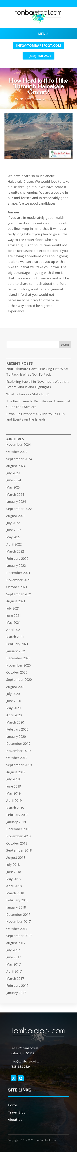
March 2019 (15, 808)
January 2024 (16, 501)
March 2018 (15, 893)
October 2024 (16, 452)
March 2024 (15, 494)
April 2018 (14, 886)
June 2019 (13, 786)
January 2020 (16, 736)
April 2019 (14, 800)
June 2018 (13, 872)
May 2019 (13, 793)
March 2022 (15, 551)
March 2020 (15, 722)
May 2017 (13, 964)
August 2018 (15, 857)
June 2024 (13, 480)
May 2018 (13, 879)
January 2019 (16, 822)
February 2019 (17, 815)
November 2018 (18, 836)
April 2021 (14, 630)
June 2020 (13, 701)
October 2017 (16, 929)
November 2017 (18, 921)
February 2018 (17, 900)
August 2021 (15, 601)
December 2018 (18, 829)
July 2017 (13, 950)
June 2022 (13, 530)
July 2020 (13, 694)
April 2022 (14, 544)
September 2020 (19, 679)
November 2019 (18, 751)
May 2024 (13, 487)
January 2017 (16, 993)
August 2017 (15, 943)
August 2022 (15, 516)
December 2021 (18, 573)
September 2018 (19, 850)
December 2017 (18, 914)
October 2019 (16, 758)
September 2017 (19, 936)
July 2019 (13, 779)
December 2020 (18, 658)
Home (12, 1105)
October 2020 (16, 672)
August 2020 (15, 687)
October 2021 (16, 587)
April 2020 (14, 715)
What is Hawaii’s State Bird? (27, 394)
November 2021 (18, 580)
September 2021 (19, 594)
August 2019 (15, 772)
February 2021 (17, 644)
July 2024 (13, 473)
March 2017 (15, 978)
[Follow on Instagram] (21, 1078)
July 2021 (13, 608)
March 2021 (15, 637)
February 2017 (17, 985)
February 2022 (17, 558)
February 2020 (17, 729)
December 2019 (18, 743)
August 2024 (15, 466)
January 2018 (16, 907)
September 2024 (19, 459)
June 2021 (13, 615)
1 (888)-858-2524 (38, 56)
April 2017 (14, 971)
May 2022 (13, 537)
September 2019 (19, 765)
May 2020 (13, 708)
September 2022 (19, 509)
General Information (48, 99)
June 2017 (13, 957)
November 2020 (18, 665)
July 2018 (13, 864)
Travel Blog (16, 1112)
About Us (15, 1119)
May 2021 (13, 622)
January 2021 (16, 651)
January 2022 (16, 565)
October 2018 (16, 843)
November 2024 (18, 444)
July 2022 (13, 523)
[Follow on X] (13, 1078)
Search (65, 344)
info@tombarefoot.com (38, 45)
